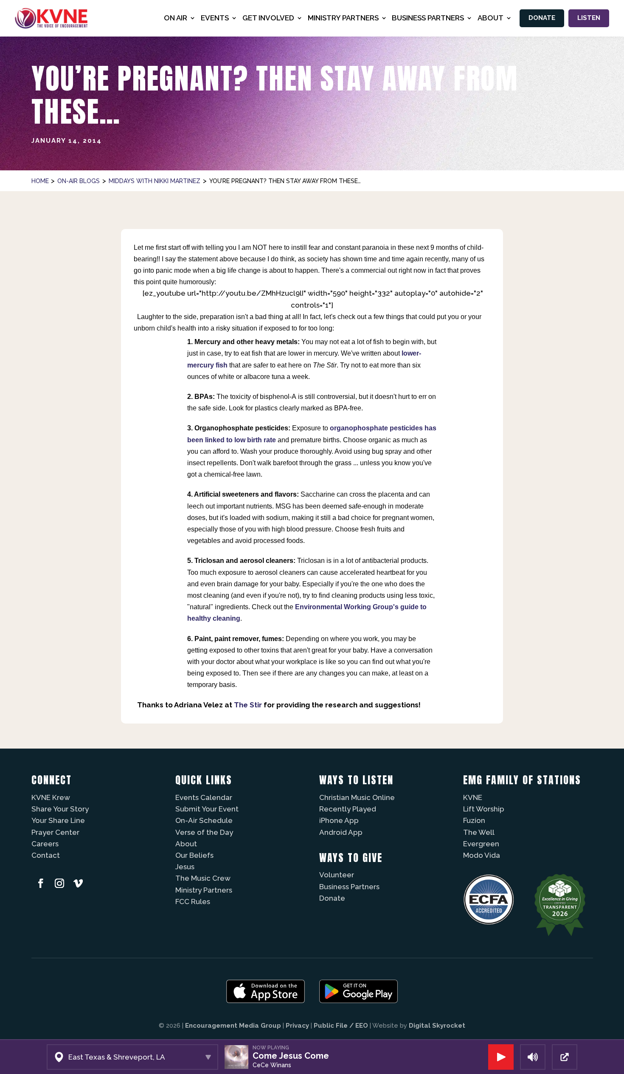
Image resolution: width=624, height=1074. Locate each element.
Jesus (184, 866)
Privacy (297, 1025)
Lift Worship (483, 809)
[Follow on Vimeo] (78, 883)
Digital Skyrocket (437, 1025)
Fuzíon (474, 820)
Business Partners (349, 886)
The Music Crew (202, 878)
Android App (341, 832)
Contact (45, 855)
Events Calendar (203, 797)
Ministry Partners (203, 890)
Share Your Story (60, 809)
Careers (45, 843)
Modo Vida (481, 855)
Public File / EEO (341, 1025)
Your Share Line (58, 820)
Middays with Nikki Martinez (154, 181)
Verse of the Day (204, 832)
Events (215, 18)
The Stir (248, 705)
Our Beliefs (194, 855)
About (186, 843)
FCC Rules (192, 901)
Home (40, 181)
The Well (479, 832)
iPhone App (339, 820)
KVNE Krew (50, 797)
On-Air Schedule (204, 820)
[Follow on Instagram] (59, 883)
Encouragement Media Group (233, 1025)
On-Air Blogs (78, 181)
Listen (588, 18)
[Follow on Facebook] (40, 883)
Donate (541, 18)
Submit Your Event (207, 809)
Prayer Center (55, 832)
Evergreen (481, 843)
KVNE (472, 797)
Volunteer (336, 875)
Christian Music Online (357, 797)
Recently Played (347, 809)
